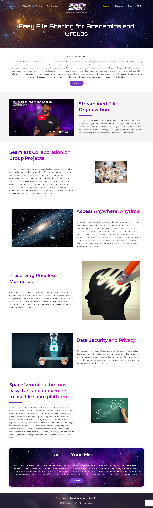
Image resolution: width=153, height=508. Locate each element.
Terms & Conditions (77, 498)
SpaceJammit (131, 474)
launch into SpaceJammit (115, 471)
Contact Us (93, 498)
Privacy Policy (61, 498)
